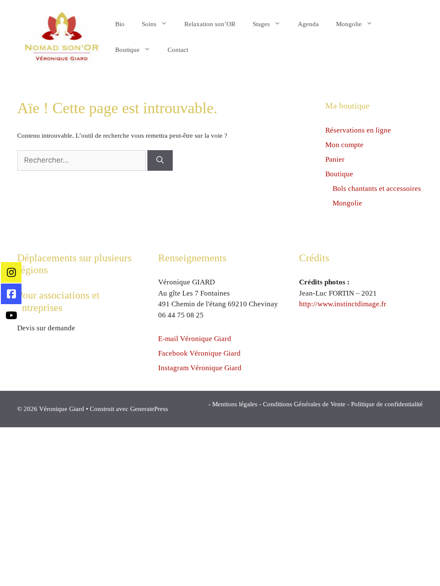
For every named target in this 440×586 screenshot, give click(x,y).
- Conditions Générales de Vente (302, 404)
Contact (178, 49)
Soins (149, 24)
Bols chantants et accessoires (377, 188)
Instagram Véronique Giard (199, 368)
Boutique (127, 49)
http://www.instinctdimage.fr (342, 304)
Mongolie (349, 24)
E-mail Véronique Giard (194, 339)
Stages (261, 24)
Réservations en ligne (358, 130)
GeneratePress (149, 408)
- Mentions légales (232, 404)
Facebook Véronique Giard (199, 353)
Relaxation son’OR (209, 24)
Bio (120, 24)
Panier (335, 159)
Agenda (308, 24)
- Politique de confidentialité (385, 404)
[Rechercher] (160, 160)
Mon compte (344, 145)
